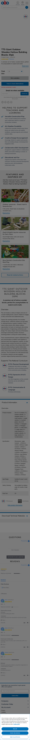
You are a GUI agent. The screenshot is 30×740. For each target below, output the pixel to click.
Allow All (15, 729)
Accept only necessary (15, 733)
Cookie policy (16, 724)
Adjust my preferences (15, 737)
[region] (15, 727)
